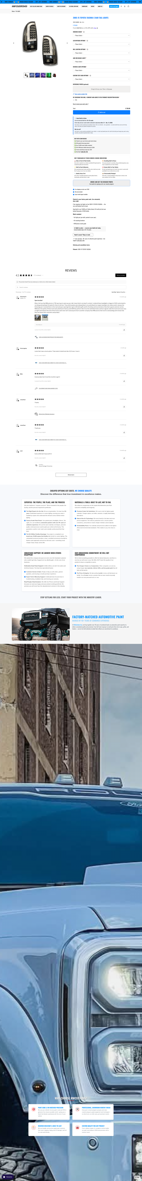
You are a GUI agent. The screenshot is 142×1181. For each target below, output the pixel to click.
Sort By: (114, 292)
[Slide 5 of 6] (48, 75)
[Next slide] (67, 43)
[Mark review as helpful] (124, 330)
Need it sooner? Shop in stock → (83, 235)
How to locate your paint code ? (81, 104)
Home (13, 11)
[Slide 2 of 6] (32, 75)
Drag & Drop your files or (101, 89)
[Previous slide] (13, 43)
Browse (109, 89)
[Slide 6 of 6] (54, 75)
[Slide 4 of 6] (43, 75)
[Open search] (121, 6)
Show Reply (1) (39, 324)
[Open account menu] (125, 6)
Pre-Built (18, 11)
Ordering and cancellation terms (81, 245)
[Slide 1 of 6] (26, 75)
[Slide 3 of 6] (37, 75)
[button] (43, 275)
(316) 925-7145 (84, 152)
